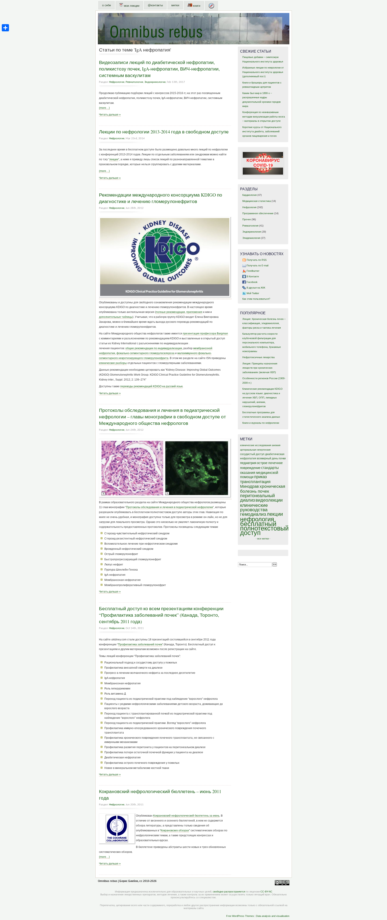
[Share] (5, 27)
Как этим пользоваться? (256, 298)
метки (175, 5)
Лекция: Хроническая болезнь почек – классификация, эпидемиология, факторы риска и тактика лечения (264, 323)
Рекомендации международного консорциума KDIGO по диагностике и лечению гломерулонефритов (160, 198)
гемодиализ (253, 514)
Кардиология (249, 195)
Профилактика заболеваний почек (140, 644)
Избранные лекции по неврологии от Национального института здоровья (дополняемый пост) (263, 72)
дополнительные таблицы (116, 317)
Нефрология (116, 82)
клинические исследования (255, 445)
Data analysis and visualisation (272, 916)
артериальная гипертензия (255, 449)
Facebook (252, 282)
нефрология (257, 519)
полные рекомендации (170, 312)
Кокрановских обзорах (175, 830)
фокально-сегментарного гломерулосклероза (145, 353)
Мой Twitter (253, 293)
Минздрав (249, 486)
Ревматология (134, 82)
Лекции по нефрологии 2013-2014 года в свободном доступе (164, 131)
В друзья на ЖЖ (256, 287)
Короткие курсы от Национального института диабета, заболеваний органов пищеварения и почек (262, 131)
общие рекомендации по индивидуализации (153, 348)
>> (274, 564)
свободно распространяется (229, 891)
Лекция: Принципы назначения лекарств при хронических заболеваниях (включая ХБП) (259, 368)
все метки (263, 538)
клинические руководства (254, 507)
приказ (260, 477)
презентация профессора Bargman (205, 333)
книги (196, 5)
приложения (194, 312)
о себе (106, 5)
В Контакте (253, 276)
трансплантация (255, 481)
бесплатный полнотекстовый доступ (264, 528)
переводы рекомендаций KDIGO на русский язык (151, 386)
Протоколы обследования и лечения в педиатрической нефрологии (169, 507)
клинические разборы (113, 363)
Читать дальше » (110, 114)
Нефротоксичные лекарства (258, 357)
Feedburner (253, 271)
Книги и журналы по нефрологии (260, 422)
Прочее (246, 219)
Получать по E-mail (257, 265)
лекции (113, 159)
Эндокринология (155, 82)
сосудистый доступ (252, 454)
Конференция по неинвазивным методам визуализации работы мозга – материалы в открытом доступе (263, 116)
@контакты (155, 5)
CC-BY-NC (266, 891)
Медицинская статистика (256, 201)
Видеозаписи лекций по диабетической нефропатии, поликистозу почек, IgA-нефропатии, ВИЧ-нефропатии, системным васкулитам (159, 68)
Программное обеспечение (257, 213)
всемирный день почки (271, 458)
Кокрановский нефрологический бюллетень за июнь (186, 815)
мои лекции (131, 5)
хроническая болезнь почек (262, 489)
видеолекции (269, 500)
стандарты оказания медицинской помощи (259, 472)
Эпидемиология (251, 238)
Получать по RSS (257, 260)
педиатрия (248, 463)
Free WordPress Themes (240, 916)
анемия (276, 445)
